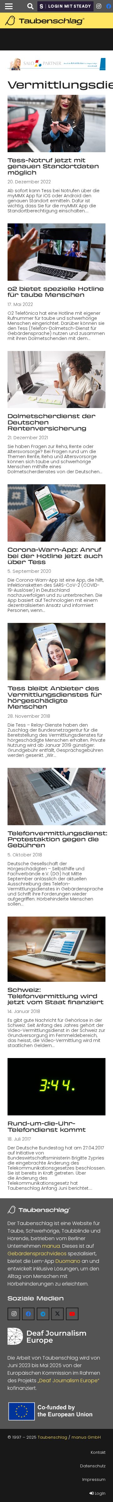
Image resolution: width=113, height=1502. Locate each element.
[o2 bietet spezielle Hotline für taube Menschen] (56, 252)
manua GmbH (86, 1437)
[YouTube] (72, 1314)
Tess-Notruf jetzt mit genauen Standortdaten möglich (53, 166)
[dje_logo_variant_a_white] (47, 1336)
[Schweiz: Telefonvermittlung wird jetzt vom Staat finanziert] (56, 949)
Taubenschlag (52, 1437)
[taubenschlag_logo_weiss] (39, 1209)
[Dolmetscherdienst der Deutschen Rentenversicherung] (56, 379)
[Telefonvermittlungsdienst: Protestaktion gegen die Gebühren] (56, 796)
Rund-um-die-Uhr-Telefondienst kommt (47, 1126)
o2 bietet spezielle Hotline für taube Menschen (56, 292)
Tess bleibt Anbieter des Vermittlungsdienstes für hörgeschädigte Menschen (55, 697)
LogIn (99, 1493)
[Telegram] (43, 1314)
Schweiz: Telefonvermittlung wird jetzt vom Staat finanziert (56, 996)
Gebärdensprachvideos (37, 1253)
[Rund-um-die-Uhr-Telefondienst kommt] (56, 1086)
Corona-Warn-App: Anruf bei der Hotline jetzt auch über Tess (55, 555)
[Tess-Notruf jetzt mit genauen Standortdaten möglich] (56, 123)
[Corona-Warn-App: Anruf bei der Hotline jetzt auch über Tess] (56, 513)
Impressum (93, 1479)
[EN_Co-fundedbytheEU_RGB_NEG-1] (52, 1411)
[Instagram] (99, 6)
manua (51, 1246)
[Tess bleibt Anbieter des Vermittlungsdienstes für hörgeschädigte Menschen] (56, 651)
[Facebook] (28, 1314)
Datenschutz (92, 1466)
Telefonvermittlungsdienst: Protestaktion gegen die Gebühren (57, 839)
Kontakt (98, 1452)
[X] (57, 1314)
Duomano (68, 1261)
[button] (9, 6)
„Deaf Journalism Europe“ (68, 1380)
